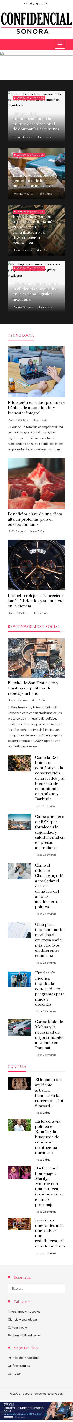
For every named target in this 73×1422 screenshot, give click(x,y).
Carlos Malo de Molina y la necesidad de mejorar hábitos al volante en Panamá (49, 1034)
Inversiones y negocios (29, 98)
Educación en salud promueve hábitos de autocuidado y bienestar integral (36, 408)
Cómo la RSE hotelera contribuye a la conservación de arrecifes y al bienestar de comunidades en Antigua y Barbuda (49, 778)
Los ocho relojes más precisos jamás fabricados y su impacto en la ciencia (35, 601)
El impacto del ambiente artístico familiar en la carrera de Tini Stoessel (49, 1092)
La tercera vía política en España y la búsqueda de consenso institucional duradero (47, 1137)
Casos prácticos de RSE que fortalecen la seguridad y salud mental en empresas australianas (50, 832)
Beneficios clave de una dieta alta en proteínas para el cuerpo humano (35, 519)
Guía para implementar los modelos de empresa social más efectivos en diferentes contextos (50, 940)
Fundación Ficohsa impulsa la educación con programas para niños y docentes (50, 989)
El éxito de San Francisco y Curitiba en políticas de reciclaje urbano (33, 688)
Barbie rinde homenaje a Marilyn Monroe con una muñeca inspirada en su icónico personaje (49, 1186)
